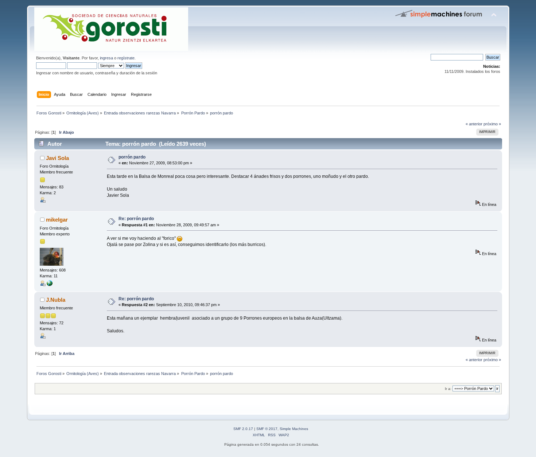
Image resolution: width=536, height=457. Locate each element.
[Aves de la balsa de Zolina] (50, 284)
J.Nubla (55, 300)
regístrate (126, 58)
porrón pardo (132, 157)
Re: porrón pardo (136, 218)
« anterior (474, 124)
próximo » (492, 124)
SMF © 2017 (266, 429)
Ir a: (448, 389)
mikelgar (57, 219)
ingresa (106, 58)
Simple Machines (294, 429)
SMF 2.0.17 (243, 429)
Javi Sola (57, 158)
